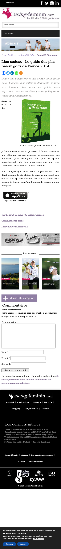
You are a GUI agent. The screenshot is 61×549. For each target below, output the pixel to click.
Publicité (21, 461)
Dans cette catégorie (30, 253)
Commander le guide (12, 220)
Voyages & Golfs (31, 408)
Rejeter (23, 544)
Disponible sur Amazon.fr (14, 226)
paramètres (38, 538)
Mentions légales (36, 461)
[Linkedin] (12, 73)
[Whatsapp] (16, 73)
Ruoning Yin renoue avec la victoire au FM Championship (28, 434)
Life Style (48, 402)
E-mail (5, 358)
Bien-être (37, 402)
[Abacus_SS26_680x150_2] (30, 44)
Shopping (52, 55)
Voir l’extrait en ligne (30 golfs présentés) (22, 215)
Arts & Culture (23, 402)
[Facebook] (3, 73)
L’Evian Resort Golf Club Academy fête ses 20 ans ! (26, 429)
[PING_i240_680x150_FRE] (30, 239)
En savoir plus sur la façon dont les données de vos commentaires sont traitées (30, 380)
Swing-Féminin (11, 455)
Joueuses (45, 408)
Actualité (41, 55)
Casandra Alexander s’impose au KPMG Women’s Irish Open (30, 432)
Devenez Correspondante (42, 455)
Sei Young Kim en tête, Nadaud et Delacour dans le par (27, 442)
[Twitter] (8, 73)
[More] (21, 73)
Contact (24, 455)
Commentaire (9, 322)
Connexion (9, 3)
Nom (4, 352)
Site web (6, 364)
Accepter (9, 544)
